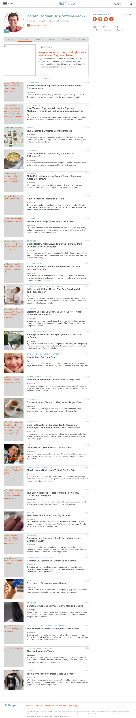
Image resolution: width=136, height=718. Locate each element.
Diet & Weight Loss (34, 218)
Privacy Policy (61, 706)
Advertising (73, 706)
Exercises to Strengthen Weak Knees (46, 583)
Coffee (30, 128)
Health (30, 196)
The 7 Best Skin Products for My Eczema (48, 515)
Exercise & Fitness (34, 580)
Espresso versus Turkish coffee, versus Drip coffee (54, 402)
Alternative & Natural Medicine (39, 331)
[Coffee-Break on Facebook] (95, 19)
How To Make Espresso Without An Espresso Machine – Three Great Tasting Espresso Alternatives (55, 109)
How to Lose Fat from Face (41, 357)
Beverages (31, 150)
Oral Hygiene (32, 422)
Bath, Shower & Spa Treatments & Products (44, 286)
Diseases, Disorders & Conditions (40, 467)
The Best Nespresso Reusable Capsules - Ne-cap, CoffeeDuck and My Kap (62, 55)
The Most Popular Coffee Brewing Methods (49, 131)
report (128, 14)
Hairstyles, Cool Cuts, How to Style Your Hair (46, 625)
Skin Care (31, 512)
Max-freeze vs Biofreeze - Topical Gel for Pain (51, 470)
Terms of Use (49, 706)
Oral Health (32, 309)
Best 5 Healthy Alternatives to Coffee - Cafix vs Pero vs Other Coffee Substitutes (54, 245)
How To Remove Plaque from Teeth (45, 198)
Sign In (117, 4)
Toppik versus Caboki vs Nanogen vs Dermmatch (53, 628)
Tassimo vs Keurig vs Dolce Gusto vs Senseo (51, 674)
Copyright (38, 706)
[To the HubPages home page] (11, 705)
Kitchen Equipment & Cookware (40, 376)
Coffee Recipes (33, 82)
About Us (29, 706)
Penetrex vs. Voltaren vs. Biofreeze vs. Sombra (51, 560)
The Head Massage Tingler (41, 651)
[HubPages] (67, 4)
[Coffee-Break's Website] (106, 19)
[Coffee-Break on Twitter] (100, 19)
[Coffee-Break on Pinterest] (111, 19)
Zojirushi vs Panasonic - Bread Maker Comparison (53, 379)
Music (29, 444)
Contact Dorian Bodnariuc (41, 25)
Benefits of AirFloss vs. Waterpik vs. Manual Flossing (55, 606)
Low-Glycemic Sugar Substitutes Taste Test (50, 221)
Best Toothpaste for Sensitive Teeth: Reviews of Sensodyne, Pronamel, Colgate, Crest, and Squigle (53, 426)
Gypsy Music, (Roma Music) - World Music (49, 447)
